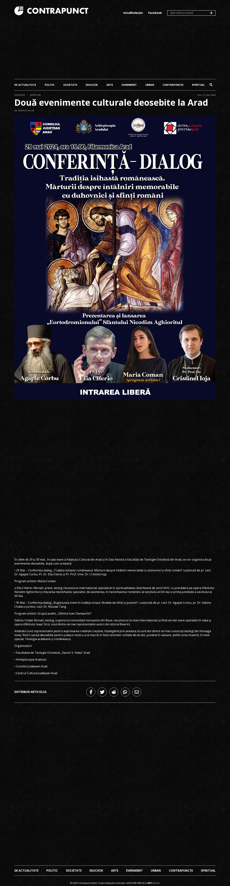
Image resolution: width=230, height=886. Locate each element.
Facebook (155, 13)
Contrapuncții (173, 84)
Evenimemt (129, 84)
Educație (92, 84)
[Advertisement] (115, 48)
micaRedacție (133, 13)
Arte (109, 84)
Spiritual (198, 84)
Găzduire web (134, 883)
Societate (70, 84)
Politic (50, 84)
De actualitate (25, 84)
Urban (149, 84)
